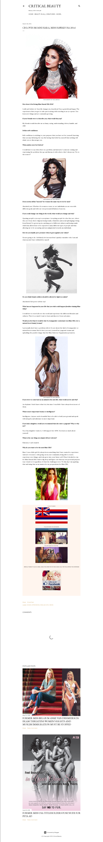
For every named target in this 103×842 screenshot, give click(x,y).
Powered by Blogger (53, 832)
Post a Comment (32, 728)
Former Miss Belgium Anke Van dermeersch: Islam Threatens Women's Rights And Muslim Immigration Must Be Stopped (51, 721)
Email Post (30, 602)
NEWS (51, 605)
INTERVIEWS (36, 605)
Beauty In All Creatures (45, 14)
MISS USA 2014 (44, 605)
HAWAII (29, 605)
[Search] (79, 6)
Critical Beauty (45, 6)
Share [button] (24, 602)
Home (31, 14)
